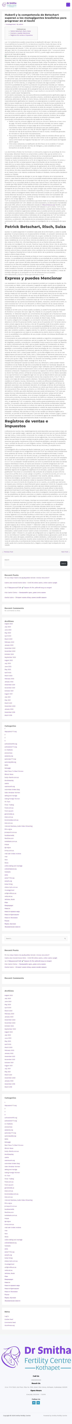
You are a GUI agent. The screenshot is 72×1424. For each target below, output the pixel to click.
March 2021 (8, 703)
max (6, 856)
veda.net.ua (8, 896)
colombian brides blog (12, 789)
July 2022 (8, 663)
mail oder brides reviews (13, 854)
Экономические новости (12, 927)
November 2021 (10, 688)
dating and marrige (11, 796)
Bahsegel (8, 768)
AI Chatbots (9, 750)
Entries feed (9, 1319)
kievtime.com (9, 838)
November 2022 (10, 651)
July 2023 (8, 627)
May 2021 (8, 700)
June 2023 (8, 630)
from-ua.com (9, 811)
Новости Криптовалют (12, 914)
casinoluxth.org (10, 786)
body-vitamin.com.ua (12, 777)
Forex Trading (9, 805)
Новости (7, 908)
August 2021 (8, 694)
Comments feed (10, 1322)
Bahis (6, 765)
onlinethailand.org (10, 869)
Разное (7, 921)
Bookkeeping (9, 780)
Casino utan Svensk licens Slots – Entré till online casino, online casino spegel (31, 583)
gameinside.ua (9, 814)
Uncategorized (10, 24)
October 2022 (9, 654)
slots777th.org (9, 878)
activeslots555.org (11, 744)
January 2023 (9, 645)
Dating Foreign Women (12, 799)
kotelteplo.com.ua (11, 841)
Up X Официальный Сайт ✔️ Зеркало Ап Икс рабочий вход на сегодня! (28, 587)
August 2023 (9, 624)
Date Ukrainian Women (12, 792)
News (6, 863)
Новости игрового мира (12, 911)
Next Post (65, 552)
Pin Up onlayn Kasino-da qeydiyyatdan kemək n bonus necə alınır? (27, 578)
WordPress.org (9, 1325)
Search (7, 560)
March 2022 (8, 675)
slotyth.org (8, 881)
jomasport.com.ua (11, 832)
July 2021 (7, 697)
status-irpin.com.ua (11, 887)
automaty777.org (10, 759)
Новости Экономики (11, 918)
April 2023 (8, 636)
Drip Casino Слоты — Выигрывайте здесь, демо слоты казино (25, 592)
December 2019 (10, 712)
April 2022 (8, 672)
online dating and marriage (13, 866)
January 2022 (9, 682)
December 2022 (10, 648)
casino (7, 783)
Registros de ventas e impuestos (21, 35)
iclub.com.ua (9, 817)
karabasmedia (9, 835)
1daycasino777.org (10, 731)
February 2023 (9, 642)
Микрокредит (9, 905)
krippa (7, 844)
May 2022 (8, 669)
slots (6, 875)
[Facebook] (34, 1402)
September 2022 (10, 657)
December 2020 (10, 706)
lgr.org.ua (8, 847)
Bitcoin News (9, 774)
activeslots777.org (11, 747)
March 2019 (8, 715)
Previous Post (7, 552)
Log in (7, 1316)
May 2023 (8, 633)
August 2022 (9, 660)
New (6, 860)
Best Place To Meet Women (14, 771)
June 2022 (8, 666)
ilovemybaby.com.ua (11, 820)
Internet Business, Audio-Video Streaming (18, 826)
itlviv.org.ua (8, 829)
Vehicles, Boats (10, 899)
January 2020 (9, 709)
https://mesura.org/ (48, 205)
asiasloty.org (9, 756)
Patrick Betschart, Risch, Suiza (20, 31)
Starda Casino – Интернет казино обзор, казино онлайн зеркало (25, 597)
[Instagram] (38, 1402)
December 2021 (10, 685)
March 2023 (8, 639)
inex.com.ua (8, 823)
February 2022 (9, 679)
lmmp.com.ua (9, 850)
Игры (6, 902)
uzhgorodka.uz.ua (10, 893)
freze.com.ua (9, 808)
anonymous (8, 753)
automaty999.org (10, 762)
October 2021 (9, 691)
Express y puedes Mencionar (20, 33)
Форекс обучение (10, 924)
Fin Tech (7, 802)
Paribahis (8, 872)
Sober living (8, 884)
